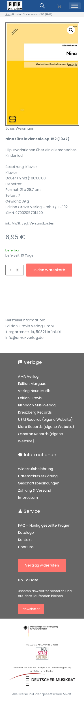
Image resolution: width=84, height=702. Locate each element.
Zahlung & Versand (34, 490)
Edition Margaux (32, 383)
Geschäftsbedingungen (38, 483)
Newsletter (31, 609)
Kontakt (25, 539)
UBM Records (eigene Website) (45, 419)
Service (32, 511)
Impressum (28, 497)
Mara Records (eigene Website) (46, 426)
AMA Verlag (28, 376)
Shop (8, 14)
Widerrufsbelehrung (35, 468)
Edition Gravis (30, 398)
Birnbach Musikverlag (37, 405)
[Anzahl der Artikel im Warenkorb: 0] (59, 5)
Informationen (40, 454)
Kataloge (26, 532)
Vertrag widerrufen (42, 565)
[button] (71, 30)
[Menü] (74, 6)
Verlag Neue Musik (34, 390)
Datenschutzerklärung (38, 476)
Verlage (33, 362)
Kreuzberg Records (35, 412)
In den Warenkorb (49, 270)
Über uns (26, 546)
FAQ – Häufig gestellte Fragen (44, 525)
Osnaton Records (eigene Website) (40, 437)
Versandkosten (42, 223)
